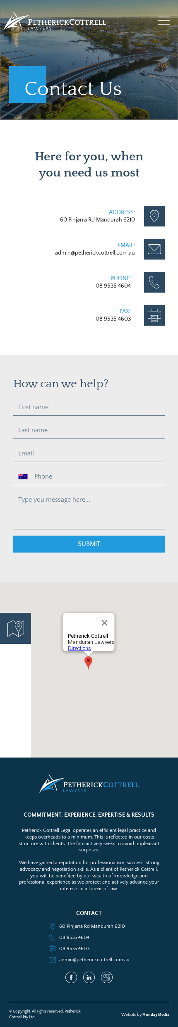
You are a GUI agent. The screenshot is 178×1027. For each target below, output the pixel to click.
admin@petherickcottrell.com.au (95, 253)
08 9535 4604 (74, 937)
